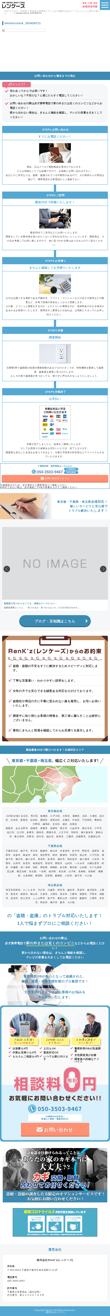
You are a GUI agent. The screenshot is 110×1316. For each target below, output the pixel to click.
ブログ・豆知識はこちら (55, 621)
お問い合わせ (58, 1129)
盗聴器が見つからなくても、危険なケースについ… (30, 603)
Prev (7, 569)
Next (103, 569)
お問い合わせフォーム (57, 478)
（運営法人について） (55, 1312)
